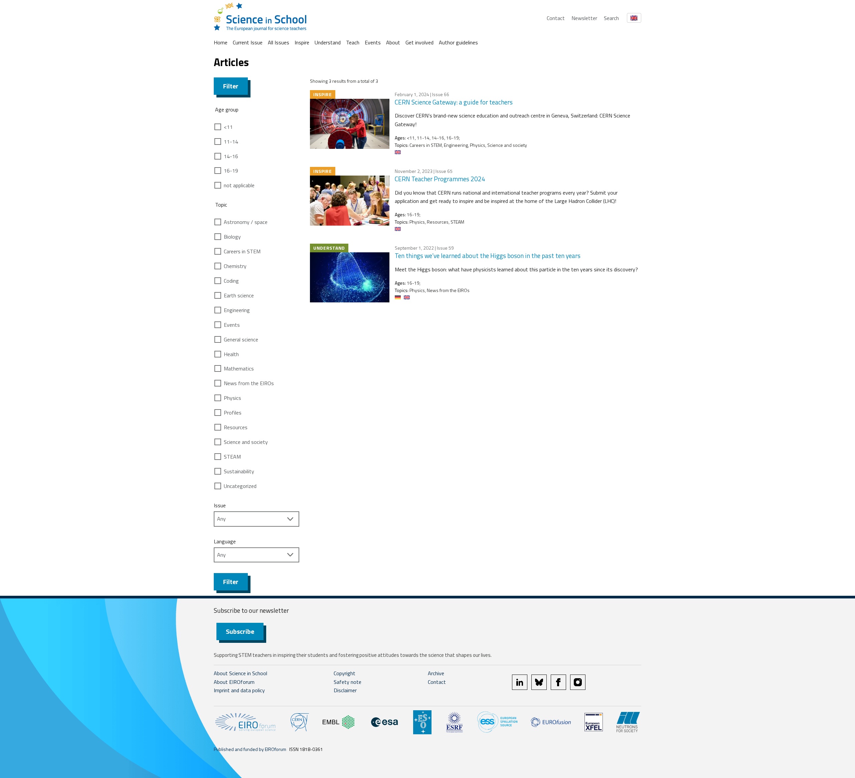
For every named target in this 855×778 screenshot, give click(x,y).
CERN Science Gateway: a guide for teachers (454, 102)
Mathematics (239, 368)
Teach (352, 42)
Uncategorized (240, 486)
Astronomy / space (246, 222)
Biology (232, 237)
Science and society (246, 442)
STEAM (232, 457)
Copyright (344, 673)
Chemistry (235, 266)
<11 (228, 127)
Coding (231, 281)
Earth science (239, 295)
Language (225, 541)
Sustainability (239, 471)
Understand (328, 42)
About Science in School (240, 673)
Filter (230, 86)
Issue (220, 505)
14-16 (231, 156)
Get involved (419, 42)
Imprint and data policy (239, 690)
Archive (436, 673)
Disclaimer (345, 690)
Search (611, 18)
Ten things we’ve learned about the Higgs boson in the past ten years (487, 255)
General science (241, 339)
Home (220, 42)
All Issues (278, 42)
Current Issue (248, 42)
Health (231, 354)
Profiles (232, 413)
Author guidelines (458, 42)
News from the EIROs (249, 383)
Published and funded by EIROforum (250, 749)
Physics (232, 398)
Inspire (302, 42)
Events (373, 42)
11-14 (231, 142)
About (393, 42)
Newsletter (584, 18)
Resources (235, 427)
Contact (556, 18)
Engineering (237, 310)
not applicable (239, 185)
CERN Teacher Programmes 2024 (440, 179)
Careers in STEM (242, 251)
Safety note (347, 682)
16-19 (231, 171)
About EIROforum (234, 682)
